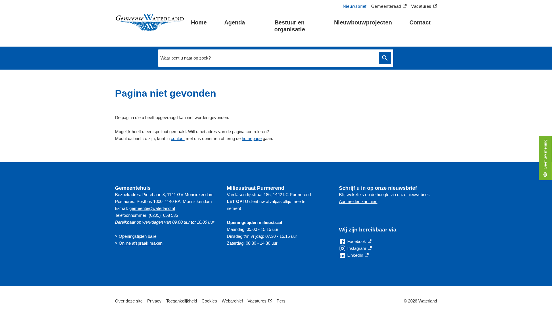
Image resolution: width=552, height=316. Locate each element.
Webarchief (232, 300)
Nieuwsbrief (355, 6)
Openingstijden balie (137, 236)
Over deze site (129, 300)
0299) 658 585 (164, 215)
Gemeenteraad (386, 7)
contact (178, 138)
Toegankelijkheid (181, 300)
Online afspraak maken (140, 243)
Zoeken (385, 58)
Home (199, 22)
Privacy (154, 300)
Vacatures (424, 7)
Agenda (234, 22)
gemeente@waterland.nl (152, 208)
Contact (420, 22)
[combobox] (267, 58)
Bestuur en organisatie (289, 25)
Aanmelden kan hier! (358, 201)
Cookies (209, 300)
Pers (281, 300)
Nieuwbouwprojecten (363, 22)
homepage (252, 138)
